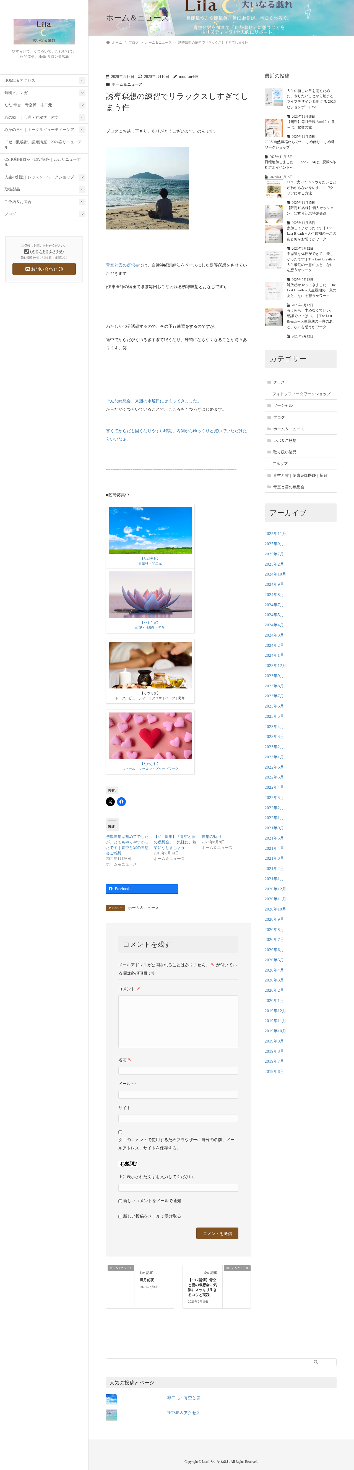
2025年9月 (274, 544)
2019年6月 (274, 1071)
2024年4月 (274, 625)
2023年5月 (274, 716)
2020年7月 (274, 939)
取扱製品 (12, 189)
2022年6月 (274, 767)
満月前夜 (147, 1280)
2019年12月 (275, 1011)
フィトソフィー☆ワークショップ (301, 394)
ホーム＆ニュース (127, 84)
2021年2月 (274, 868)
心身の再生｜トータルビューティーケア (39, 130)
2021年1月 (274, 879)
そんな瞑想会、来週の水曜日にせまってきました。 (153, 401)
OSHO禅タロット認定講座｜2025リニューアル (42, 162)
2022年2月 (274, 808)
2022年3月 (274, 797)
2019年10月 (275, 1031)
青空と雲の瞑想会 (122, 265)
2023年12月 (275, 665)
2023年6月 (274, 706)
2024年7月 (274, 605)
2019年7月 (274, 1061)
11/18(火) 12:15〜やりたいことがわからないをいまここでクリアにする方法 (311, 187)
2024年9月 (274, 584)
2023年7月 (274, 696)
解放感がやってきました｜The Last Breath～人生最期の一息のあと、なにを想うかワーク (311, 290)
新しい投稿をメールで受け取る (152, 1216)
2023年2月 (274, 747)
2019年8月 (274, 1051)
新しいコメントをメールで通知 (152, 1201)
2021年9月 (274, 828)
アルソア (280, 464)
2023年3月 (274, 736)
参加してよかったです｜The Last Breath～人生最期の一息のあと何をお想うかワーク (311, 233)
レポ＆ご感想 (284, 441)
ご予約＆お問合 (18, 202)
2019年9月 (274, 1041)
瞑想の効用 (211, 837)
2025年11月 (275, 533)
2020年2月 (274, 990)
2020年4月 (274, 970)
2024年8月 (274, 594)
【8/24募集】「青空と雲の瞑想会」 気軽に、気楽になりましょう (175, 842)
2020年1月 (274, 1000)
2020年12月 (275, 889)
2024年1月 (274, 655)
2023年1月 (274, 757)
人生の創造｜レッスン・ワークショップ (39, 177)
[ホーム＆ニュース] (120, 1278)
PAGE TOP (341, 1421)
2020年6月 (274, 950)
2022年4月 (274, 787)
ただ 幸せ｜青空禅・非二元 (28, 105)
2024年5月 (274, 615)
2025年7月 (274, 554)
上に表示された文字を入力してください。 (157, 1177)
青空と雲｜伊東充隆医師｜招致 (300, 475)
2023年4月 (274, 726)
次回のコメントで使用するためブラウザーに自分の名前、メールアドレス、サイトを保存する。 (176, 1144)
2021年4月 (274, 848)
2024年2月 (274, 645)
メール (127, 1083)
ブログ (10, 214)
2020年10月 (275, 909)
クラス (279, 382)
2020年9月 (274, 919)
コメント (129, 989)
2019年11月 (275, 1020)
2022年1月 (274, 818)
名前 (125, 1060)
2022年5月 (274, 777)
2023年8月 (274, 686)
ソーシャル (283, 405)
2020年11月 (275, 899)
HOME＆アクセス (19, 80)
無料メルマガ (16, 93)
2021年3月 (274, 858)
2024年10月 (275, 574)
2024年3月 (274, 635)
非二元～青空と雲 (184, 1397)
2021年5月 (274, 838)
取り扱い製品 (284, 452)
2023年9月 (274, 676)
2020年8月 (274, 929)
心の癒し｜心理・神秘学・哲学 (31, 117)
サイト (124, 1107)
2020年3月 (274, 980)
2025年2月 (274, 564)
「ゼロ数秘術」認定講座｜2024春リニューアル (43, 144)
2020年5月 (274, 960)
